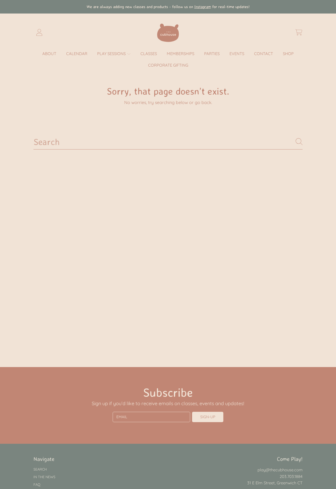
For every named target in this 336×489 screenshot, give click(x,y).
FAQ (36, 484)
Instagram (202, 6)
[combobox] (168, 141)
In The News (44, 477)
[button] (299, 32)
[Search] (299, 141)
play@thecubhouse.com (280, 469)
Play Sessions (112, 53)
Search (40, 469)
